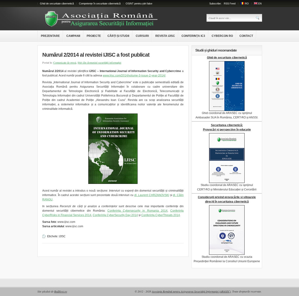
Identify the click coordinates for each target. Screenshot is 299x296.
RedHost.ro (60, 291)
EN (260, 3)
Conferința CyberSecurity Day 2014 (115, 215)
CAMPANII (73, 36)
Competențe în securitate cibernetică (100, 3)
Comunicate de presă (64, 62)
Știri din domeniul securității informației (99, 62)
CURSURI (142, 36)
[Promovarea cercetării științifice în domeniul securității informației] (102, 26)
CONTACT (246, 36)
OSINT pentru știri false (139, 3)
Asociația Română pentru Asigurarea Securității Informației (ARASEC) (191, 291)
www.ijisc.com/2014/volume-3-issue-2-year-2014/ (134, 75)
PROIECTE (94, 36)
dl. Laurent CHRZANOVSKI (151, 195)
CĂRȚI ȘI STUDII (118, 36)
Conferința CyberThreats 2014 (160, 215)
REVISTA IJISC (165, 36)
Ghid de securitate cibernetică (57, 3)
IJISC (62, 236)
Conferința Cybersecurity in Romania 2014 (137, 210)
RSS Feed (229, 3)
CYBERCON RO (222, 36)
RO (247, 3)
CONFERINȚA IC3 (193, 36)
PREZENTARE (50, 36)
